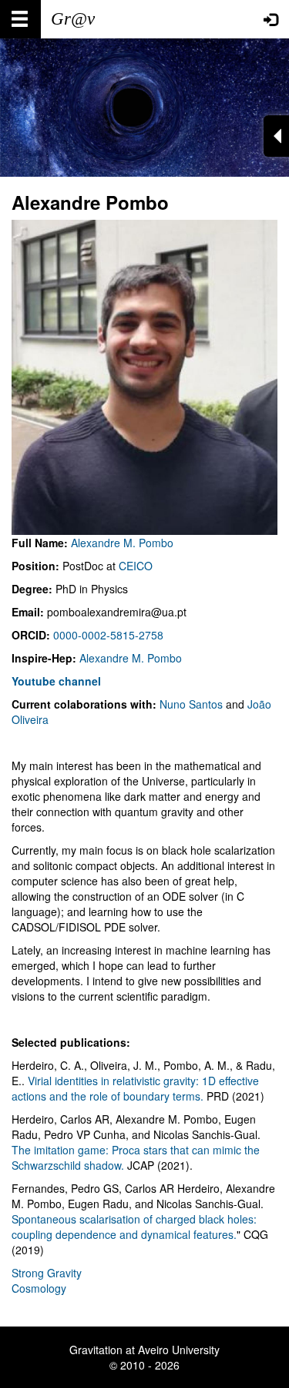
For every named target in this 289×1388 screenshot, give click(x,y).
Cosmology (39, 1288)
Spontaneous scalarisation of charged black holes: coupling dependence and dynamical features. (134, 1226)
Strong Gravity (47, 1272)
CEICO (136, 565)
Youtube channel (56, 681)
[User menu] (270, 19)
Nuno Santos (191, 704)
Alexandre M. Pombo (122, 542)
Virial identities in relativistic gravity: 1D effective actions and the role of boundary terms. (135, 1088)
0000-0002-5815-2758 (108, 635)
